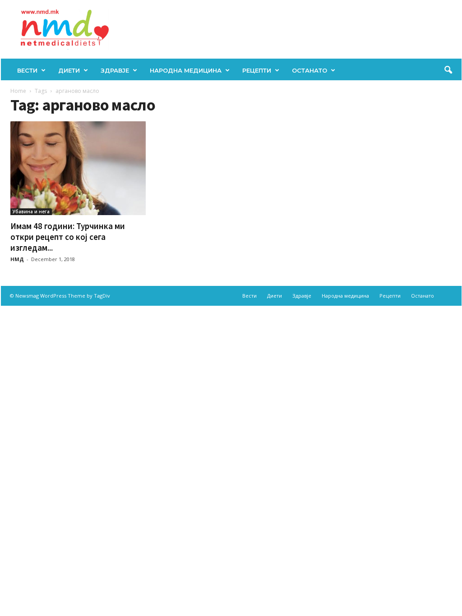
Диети (69, 70)
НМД (17, 259)
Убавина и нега (31, 211)
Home (18, 91)
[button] (448, 70)
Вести (27, 70)
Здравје (115, 70)
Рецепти (256, 70)
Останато (309, 70)
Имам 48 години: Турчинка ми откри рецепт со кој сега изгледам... (67, 237)
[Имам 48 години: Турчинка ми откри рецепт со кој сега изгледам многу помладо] (78, 168)
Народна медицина (186, 70)
